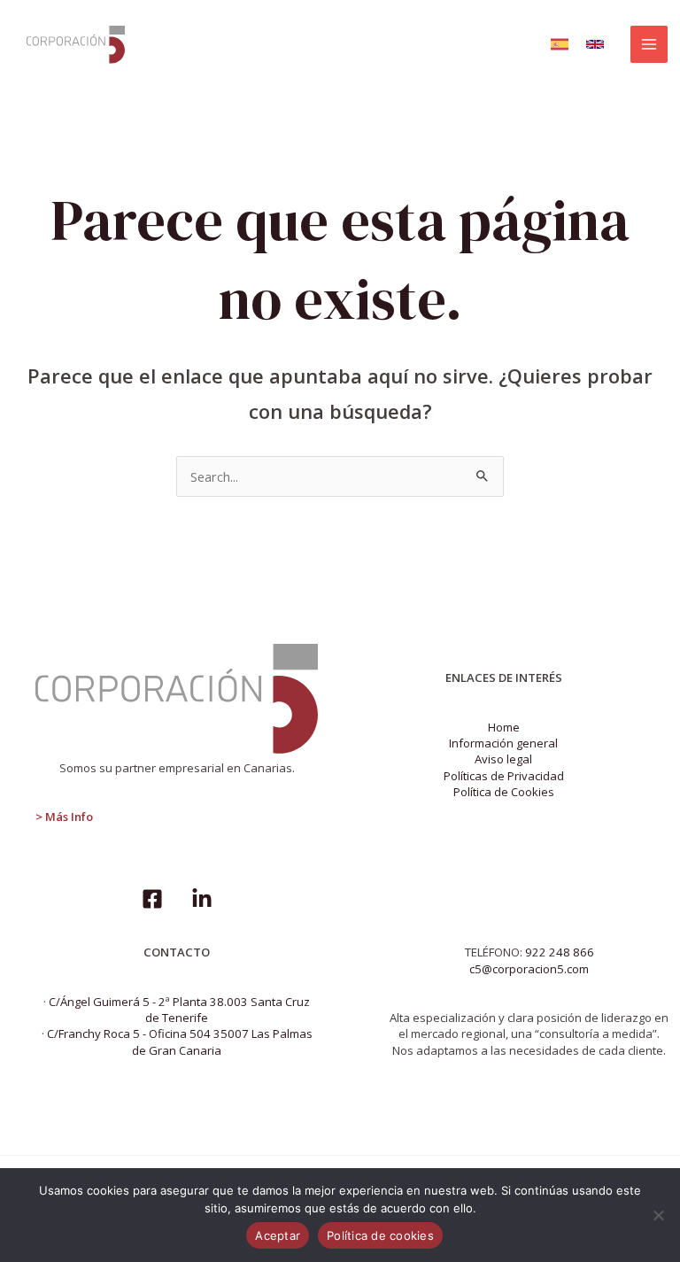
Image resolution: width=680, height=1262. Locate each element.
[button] (559, 44)
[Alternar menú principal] (649, 44)
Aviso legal (503, 759)
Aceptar (277, 1235)
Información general (503, 743)
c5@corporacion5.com (529, 969)
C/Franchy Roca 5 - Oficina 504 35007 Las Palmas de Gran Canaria (180, 1041)
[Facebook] (152, 899)
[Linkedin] (201, 899)
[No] (658, 1215)
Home (504, 727)
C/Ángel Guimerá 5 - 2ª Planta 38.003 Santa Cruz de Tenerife (179, 1010)
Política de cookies (380, 1235)
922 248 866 (559, 952)
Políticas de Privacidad (504, 776)
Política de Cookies (503, 792)
